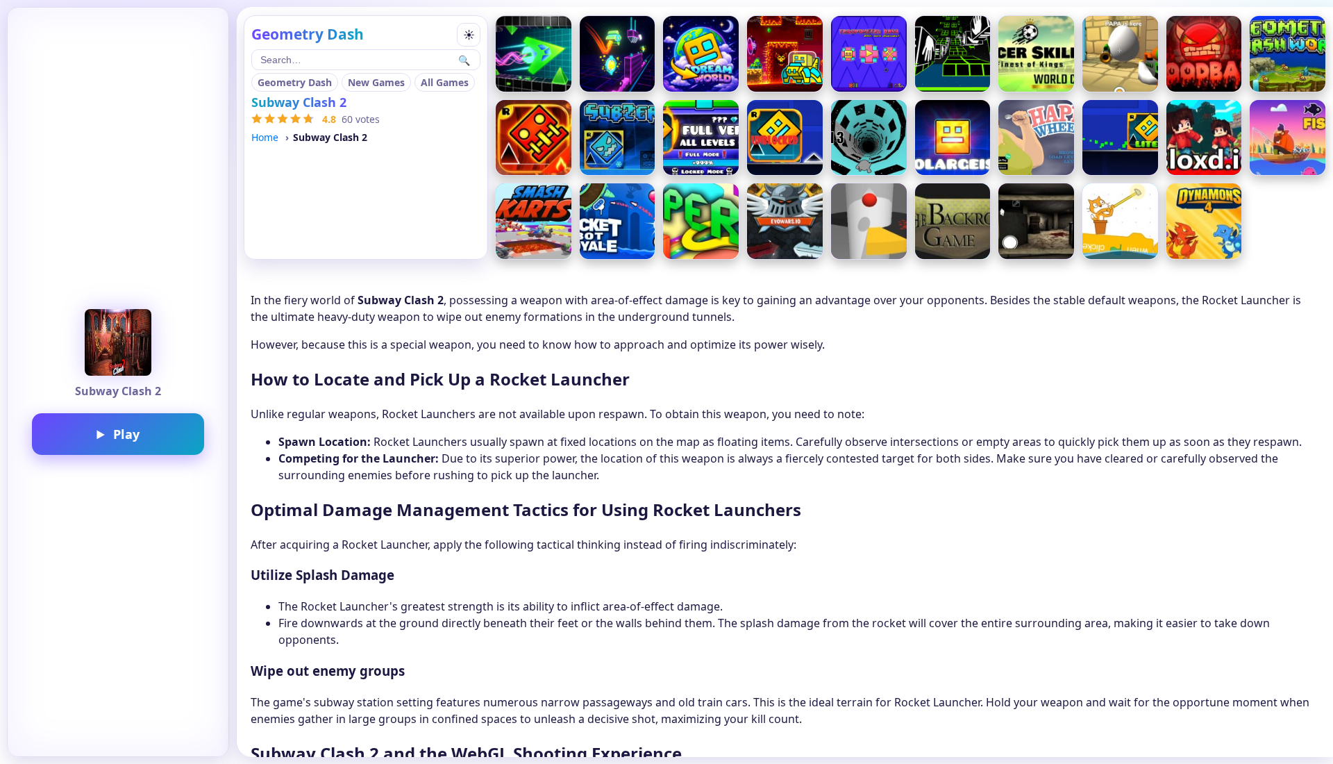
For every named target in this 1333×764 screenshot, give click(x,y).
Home (264, 137)
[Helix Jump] (868, 221)
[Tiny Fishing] (1287, 137)
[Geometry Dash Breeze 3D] (617, 53)
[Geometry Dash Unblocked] (784, 137)
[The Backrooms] (952, 221)
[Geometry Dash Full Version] (700, 137)
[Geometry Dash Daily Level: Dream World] (700, 53)
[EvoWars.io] (784, 221)
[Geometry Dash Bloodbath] (1204, 53)
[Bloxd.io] (1204, 137)
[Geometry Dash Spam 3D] (533, 53)
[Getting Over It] (1120, 221)
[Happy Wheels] (1036, 137)
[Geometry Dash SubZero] (617, 137)
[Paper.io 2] (700, 221)
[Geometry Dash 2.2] (784, 53)
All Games (445, 82)
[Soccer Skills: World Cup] (1036, 53)
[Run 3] (868, 137)
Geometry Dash (295, 82)
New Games (376, 82)
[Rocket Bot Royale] (617, 221)
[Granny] (1036, 221)
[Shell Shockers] (1120, 53)
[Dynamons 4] (1204, 221)
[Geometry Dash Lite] (1120, 137)
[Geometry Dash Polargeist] (952, 137)
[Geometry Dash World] (1287, 53)
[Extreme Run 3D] (952, 53)
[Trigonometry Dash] (868, 53)
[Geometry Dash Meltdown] (533, 137)
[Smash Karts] (533, 221)
